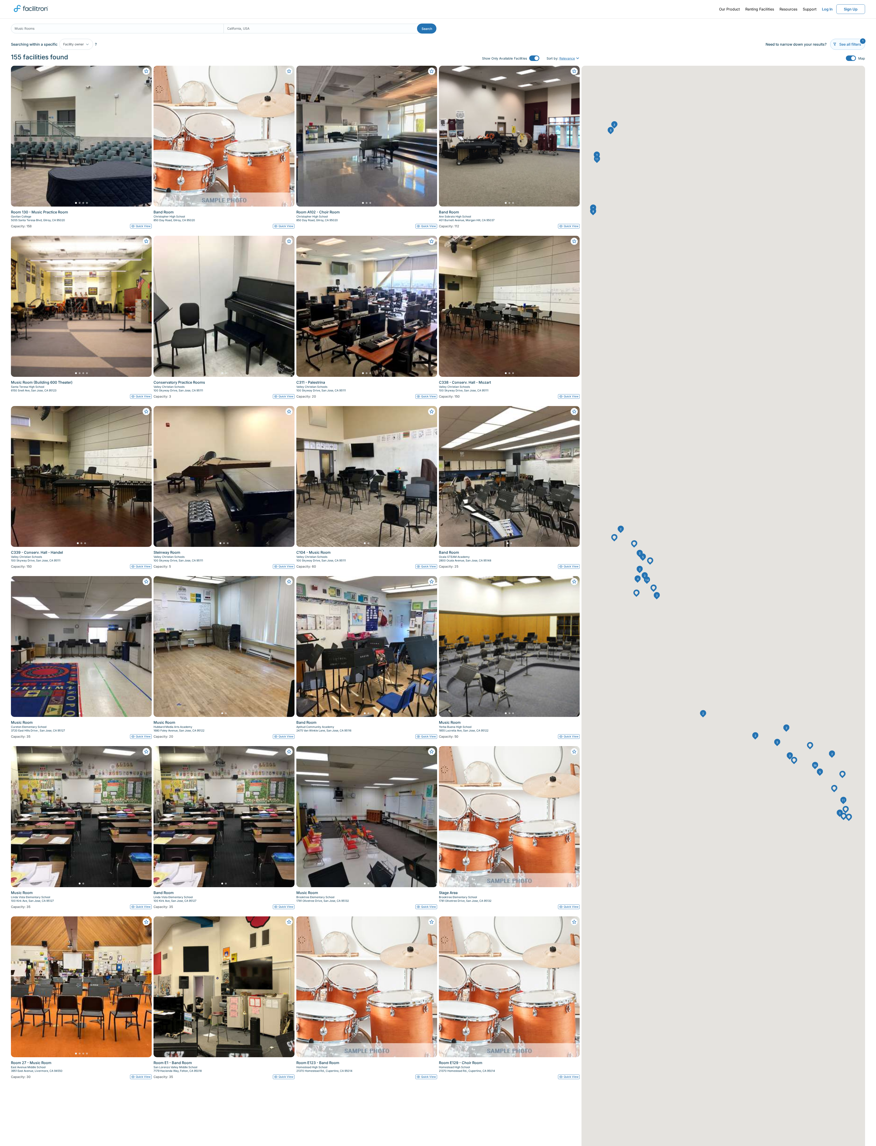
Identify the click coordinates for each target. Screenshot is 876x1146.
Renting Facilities (759, 9)
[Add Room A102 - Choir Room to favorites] (431, 71)
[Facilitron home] (31, 13)
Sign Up (851, 9)
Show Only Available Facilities (504, 58)
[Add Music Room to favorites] (146, 581)
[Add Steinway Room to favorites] (289, 411)
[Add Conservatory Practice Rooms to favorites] (289, 241)
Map (861, 58)
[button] (657, 595)
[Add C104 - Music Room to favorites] (431, 411)
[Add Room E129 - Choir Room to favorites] (574, 922)
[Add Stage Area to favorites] (574, 751)
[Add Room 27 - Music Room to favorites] (146, 922)
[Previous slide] (18, 136)
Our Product (729, 9)
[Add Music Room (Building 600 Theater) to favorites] (146, 241)
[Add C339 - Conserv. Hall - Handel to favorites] (146, 411)
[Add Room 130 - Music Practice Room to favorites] (146, 71)
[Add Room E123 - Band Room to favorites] (431, 922)
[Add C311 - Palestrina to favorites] (431, 241)
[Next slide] (144, 136)
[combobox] (117, 28)
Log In (827, 9)
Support (809, 9)
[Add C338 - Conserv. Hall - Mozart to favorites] (574, 241)
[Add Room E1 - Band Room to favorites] (289, 922)
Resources (788, 9)
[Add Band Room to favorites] (289, 71)
